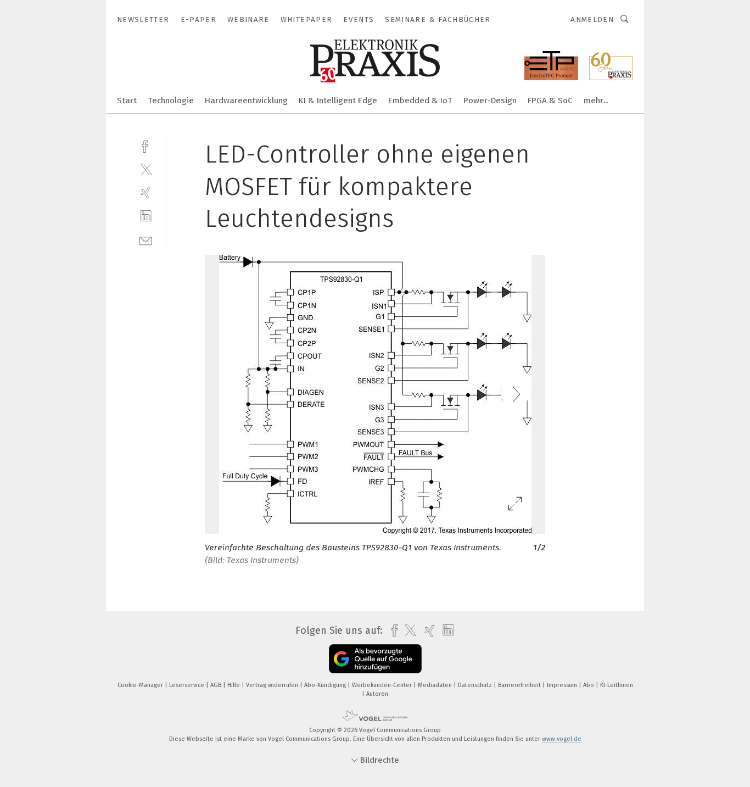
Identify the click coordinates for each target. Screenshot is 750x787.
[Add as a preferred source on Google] (375, 658)
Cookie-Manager (141, 685)
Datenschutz (476, 685)
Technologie (171, 100)
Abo (589, 685)
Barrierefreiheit (520, 685)
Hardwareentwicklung (246, 100)
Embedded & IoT (420, 100)
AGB (216, 685)
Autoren (377, 693)
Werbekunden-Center (382, 685)
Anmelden (592, 19)
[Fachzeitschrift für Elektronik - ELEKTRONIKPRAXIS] (127, 99)
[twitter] (146, 169)
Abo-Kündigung (326, 685)
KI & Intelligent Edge (338, 100)
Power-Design (490, 100)
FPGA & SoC (550, 100)
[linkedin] (146, 216)
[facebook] (146, 145)
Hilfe (234, 685)
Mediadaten (436, 685)
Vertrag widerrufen (273, 685)
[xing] (146, 192)
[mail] (146, 240)
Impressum (563, 685)
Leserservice (187, 685)
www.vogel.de (561, 739)
